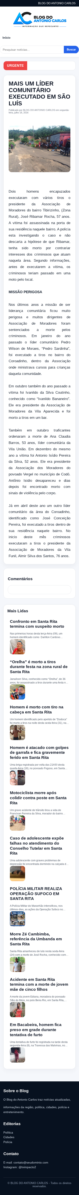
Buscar (71, 49)
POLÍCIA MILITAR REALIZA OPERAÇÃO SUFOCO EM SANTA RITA (36, 893)
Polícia (7, 1142)
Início (7, 37)
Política (8, 1132)
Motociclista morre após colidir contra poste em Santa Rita (38, 798)
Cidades (8, 1137)
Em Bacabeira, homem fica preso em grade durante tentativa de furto (36, 1029)
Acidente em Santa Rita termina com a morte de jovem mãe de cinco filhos (39, 984)
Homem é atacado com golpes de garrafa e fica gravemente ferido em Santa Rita (39, 752)
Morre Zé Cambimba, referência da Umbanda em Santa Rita (36, 939)
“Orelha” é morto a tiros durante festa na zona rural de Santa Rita (39, 667)
